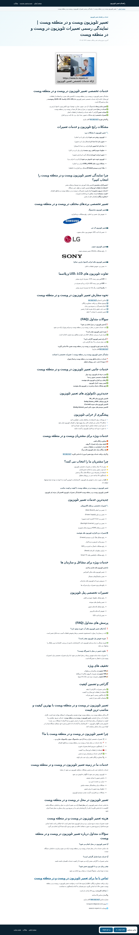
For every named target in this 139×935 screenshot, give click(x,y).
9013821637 (94, 119)
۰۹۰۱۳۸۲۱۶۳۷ (120, 930)
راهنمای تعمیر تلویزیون (117, 3)
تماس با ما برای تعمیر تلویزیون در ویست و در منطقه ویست (71, 878)
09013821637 (95, 899)
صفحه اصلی (38, 3)
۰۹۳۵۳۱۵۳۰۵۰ (106, 930)
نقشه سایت (17, 930)
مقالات (16, 3)
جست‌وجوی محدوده (26, 3)
